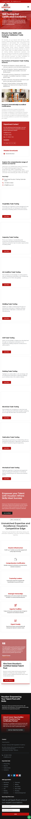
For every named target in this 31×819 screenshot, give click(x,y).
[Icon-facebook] (5, 143)
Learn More (6, 216)
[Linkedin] (14, 775)
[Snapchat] (15, 143)
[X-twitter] (12, 143)
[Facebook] (9, 775)
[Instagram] (10, 143)
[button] (28, 6)
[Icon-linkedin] (7, 143)
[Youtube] (17, 775)
